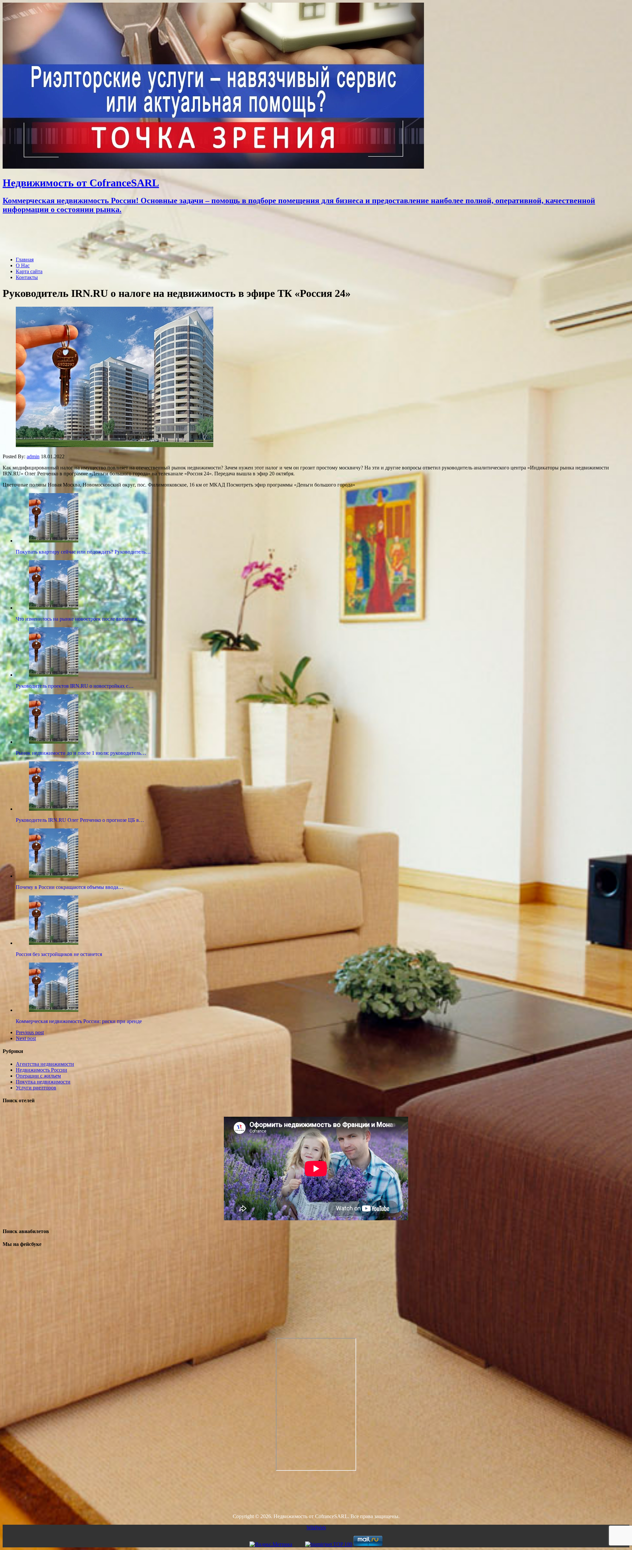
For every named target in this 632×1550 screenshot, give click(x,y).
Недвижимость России (41, 1070)
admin (33, 456)
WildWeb (316, 1527)
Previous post (30, 1032)
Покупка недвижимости (43, 1082)
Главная (25, 259)
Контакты (27, 277)
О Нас (23, 265)
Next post (26, 1038)
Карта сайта (29, 271)
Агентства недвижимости (45, 1064)
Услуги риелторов (36, 1087)
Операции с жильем (38, 1076)
